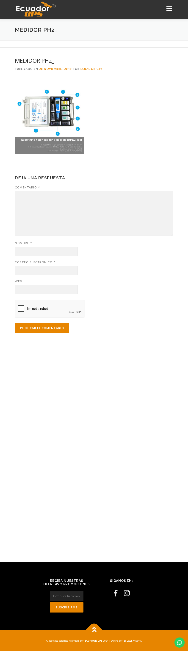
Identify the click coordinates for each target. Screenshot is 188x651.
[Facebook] (115, 593)
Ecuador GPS (91, 69)
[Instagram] (127, 593)
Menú (169, 8)
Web (18, 281)
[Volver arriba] (94, 629)
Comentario (27, 187)
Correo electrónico (35, 262)
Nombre (23, 243)
